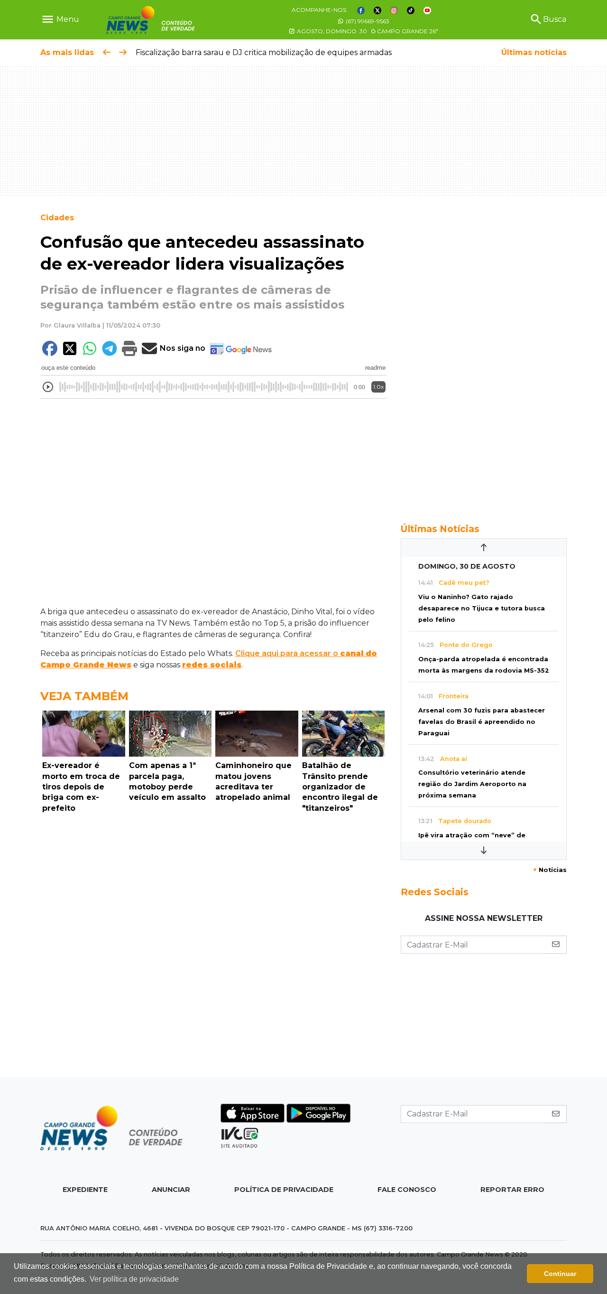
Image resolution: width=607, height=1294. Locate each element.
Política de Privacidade (283, 1189)
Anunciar (171, 1189)
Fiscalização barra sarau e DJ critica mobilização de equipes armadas (264, 52)
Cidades (57, 217)
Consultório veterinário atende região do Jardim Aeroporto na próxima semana (472, 784)
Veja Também (84, 696)
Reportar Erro (512, 1189)
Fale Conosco (406, 1189)
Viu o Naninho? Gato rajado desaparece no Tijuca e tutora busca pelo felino (481, 608)
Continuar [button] (560, 1273)
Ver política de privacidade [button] (134, 1279)
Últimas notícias (534, 52)
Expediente (85, 1189)
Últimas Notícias (440, 528)
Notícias (550, 869)
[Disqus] (213, 947)
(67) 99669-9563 (366, 21)
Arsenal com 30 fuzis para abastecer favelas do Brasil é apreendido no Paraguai (481, 722)
